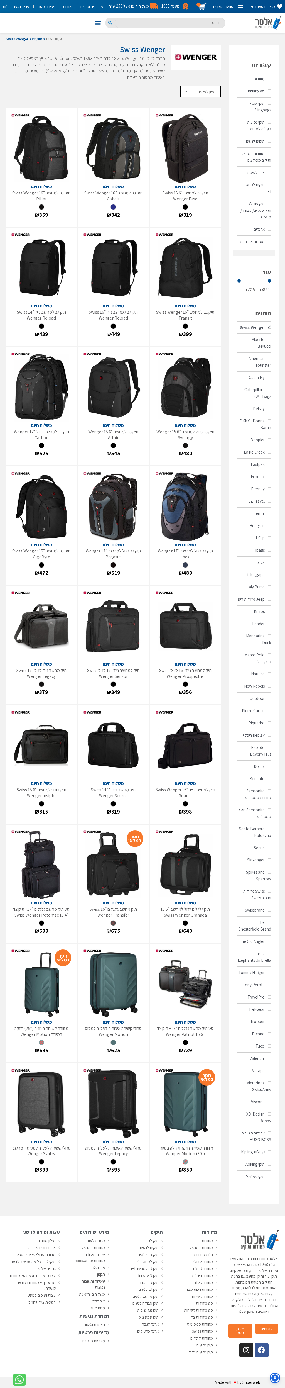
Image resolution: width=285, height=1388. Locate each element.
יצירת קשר (46, 6)
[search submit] (110, 22)
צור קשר (98, 1301)
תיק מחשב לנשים (146, 1296)
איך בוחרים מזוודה (42, 1247)
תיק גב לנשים (149, 1289)
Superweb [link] (251, 1382)
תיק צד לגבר (149, 1282)
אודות (67, 6)
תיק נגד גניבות (148, 1310)
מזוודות (207, 1240)
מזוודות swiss (202, 1331)
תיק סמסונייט (148, 1317)
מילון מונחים (47, 1240)
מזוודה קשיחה (202, 1296)
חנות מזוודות (203, 1254)
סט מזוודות (204, 1303)
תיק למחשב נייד (146, 1261)
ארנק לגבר (150, 1324)
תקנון (101, 1274)
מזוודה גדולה (203, 1268)
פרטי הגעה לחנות (16, 6)
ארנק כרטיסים (148, 1331)
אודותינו (99, 1267)
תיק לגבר (151, 1240)
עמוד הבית (54, 39)
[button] (98, 22)
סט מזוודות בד (202, 1317)
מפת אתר (97, 1308)
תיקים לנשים (149, 1247)
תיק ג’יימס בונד (147, 1275)
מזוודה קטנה (203, 1282)
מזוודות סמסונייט (200, 1324)
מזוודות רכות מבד (199, 1289)
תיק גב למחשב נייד (144, 1268)
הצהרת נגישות (94, 1324)
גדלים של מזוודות (42, 1268)
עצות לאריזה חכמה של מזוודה (33, 1275)
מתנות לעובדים (93, 1240)
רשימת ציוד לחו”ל (42, 1302)
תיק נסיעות (204, 1345)
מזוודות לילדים (201, 1338)
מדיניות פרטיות (93, 1340)
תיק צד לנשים (148, 1254)
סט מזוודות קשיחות (198, 1310)
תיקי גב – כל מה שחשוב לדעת (33, 1261)
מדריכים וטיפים (91, 6)
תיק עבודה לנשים (145, 1303)
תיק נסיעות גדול (201, 1352)
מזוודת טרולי (203, 1261)
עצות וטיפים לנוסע (42, 1295)
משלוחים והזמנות (92, 1294)
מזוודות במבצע (201, 1247)
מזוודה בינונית (202, 1275)
